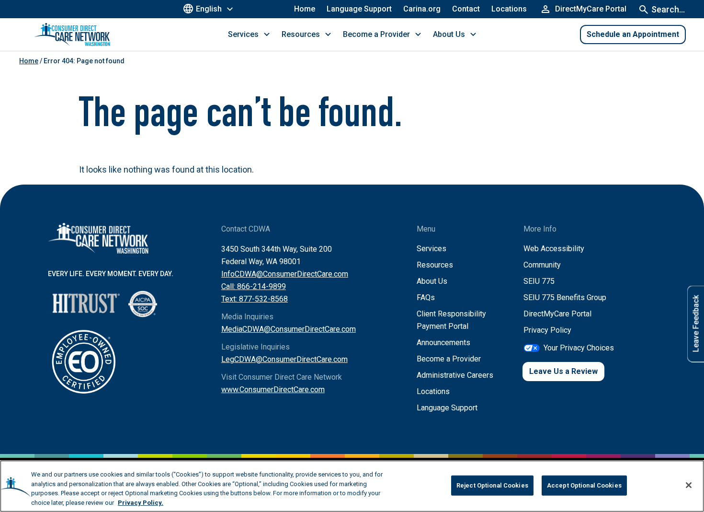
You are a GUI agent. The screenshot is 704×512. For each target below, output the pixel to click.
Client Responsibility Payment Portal (451, 320)
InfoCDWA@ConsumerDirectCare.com (284, 274)
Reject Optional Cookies (492, 485)
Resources (435, 264)
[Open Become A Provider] (418, 34)
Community (542, 264)
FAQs (426, 297)
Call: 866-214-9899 (253, 286)
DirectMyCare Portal (557, 313)
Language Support (359, 8)
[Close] (688, 485)
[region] (352, 486)
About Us (432, 281)
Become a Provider (449, 358)
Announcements (443, 342)
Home (304, 8)
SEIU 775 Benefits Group (564, 297)
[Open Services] (267, 34)
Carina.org (422, 8)
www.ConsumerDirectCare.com (273, 389)
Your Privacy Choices (579, 347)
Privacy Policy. (140, 502)
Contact (466, 8)
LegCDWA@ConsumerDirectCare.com (284, 359)
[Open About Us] (473, 34)
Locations (509, 8)
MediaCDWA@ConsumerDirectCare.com (288, 329)
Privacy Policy (547, 330)
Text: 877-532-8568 (254, 298)
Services (431, 248)
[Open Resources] (328, 34)
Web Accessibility (553, 248)
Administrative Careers (455, 375)
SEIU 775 (539, 281)
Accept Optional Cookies (584, 485)
